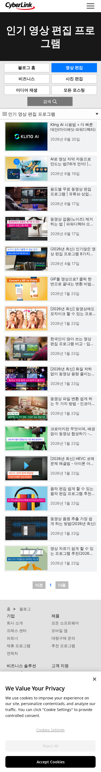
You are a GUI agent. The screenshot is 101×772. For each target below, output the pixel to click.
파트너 (12, 638)
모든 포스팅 (74, 90)
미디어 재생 (26, 90)
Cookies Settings (50, 729)
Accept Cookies (51, 761)
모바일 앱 (59, 630)
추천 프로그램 (63, 645)
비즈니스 (27, 78)
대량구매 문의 (63, 638)
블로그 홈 (26, 67)
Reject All (50, 745)
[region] (50, 722)
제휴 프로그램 (18, 645)
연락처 (12, 653)
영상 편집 (74, 67)
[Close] (94, 679)
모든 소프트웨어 (65, 623)
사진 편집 (74, 78)
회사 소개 (15, 623)
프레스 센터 (17, 630)
